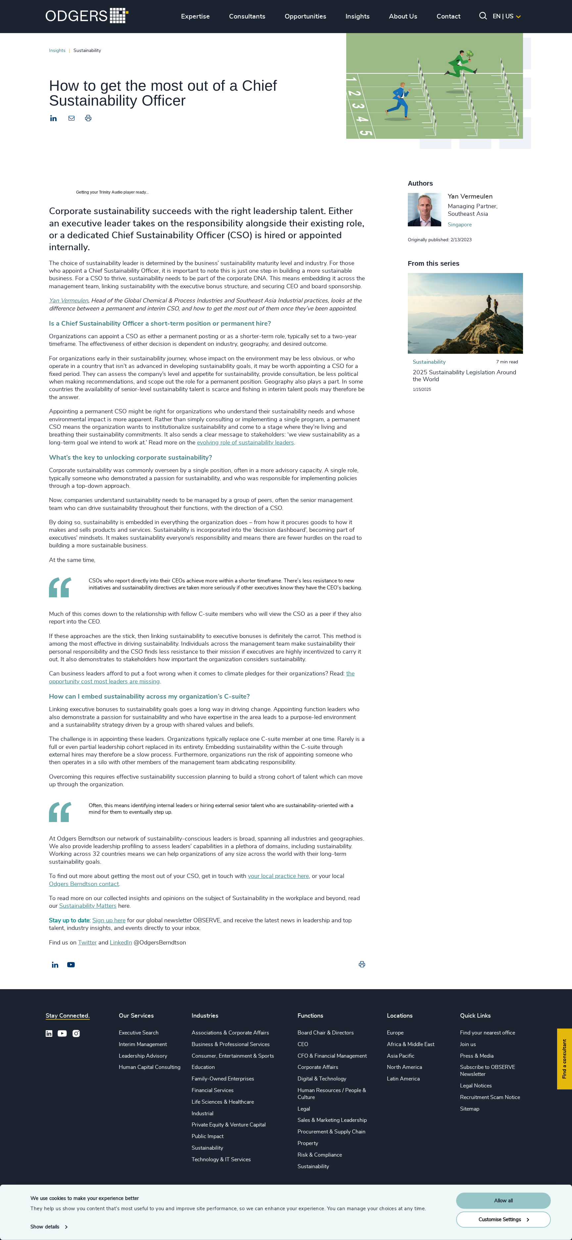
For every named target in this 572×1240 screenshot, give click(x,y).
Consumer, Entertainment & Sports (233, 1056)
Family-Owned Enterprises (223, 1078)
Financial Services (213, 1090)
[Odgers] (87, 16)
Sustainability (207, 1148)
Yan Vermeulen (68, 301)
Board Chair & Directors (326, 1032)
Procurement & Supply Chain (331, 1131)
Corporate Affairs (318, 1067)
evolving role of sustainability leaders (245, 443)
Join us (468, 1044)
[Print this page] (88, 119)
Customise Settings (500, 1219)
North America (404, 1067)
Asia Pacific (400, 1056)
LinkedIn (121, 943)
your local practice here (278, 876)
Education (203, 1067)
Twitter (87, 943)
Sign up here (108, 921)
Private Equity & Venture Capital (229, 1124)
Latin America (403, 1078)
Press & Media (477, 1056)
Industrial (203, 1113)
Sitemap (469, 1109)
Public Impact (207, 1136)
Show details (44, 1226)
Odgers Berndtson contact (84, 884)
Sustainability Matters (88, 906)
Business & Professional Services (231, 1044)
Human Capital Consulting (149, 1067)
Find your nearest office (487, 1032)
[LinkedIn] (53, 119)
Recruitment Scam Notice (490, 1097)
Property (308, 1143)
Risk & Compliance (320, 1155)
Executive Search (139, 1032)
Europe (395, 1032)
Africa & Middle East (410, 1044)
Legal (304, 1109)
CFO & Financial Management (332, 1056)
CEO (303, 1044)
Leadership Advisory (143, 1056)
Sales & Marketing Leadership (332, 1120)
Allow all (503, 1200)
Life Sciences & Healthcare (223, 1102)
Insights (57, 50)
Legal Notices (476, 1085)
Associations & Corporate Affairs (230, 1032)
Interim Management (143, 1044)
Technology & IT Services (221, 1159)
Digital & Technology (322, 1078)
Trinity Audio (110, 192)
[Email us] (71, 965)
